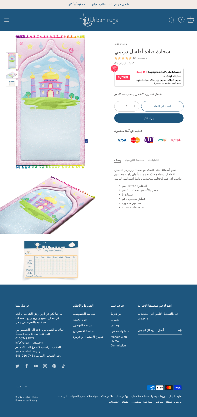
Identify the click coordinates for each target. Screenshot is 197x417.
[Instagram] (45, 366)
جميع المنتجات (77, 396)
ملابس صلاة (107, 396)
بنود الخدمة (80, 319)
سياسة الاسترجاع (83, 331)
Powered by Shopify (26, 400)
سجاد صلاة (92, 396)
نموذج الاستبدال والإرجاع (88, 337)
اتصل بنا (115, 319)
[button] (123, 58)
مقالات (159, 402)
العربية (18, 386)
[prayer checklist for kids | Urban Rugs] (12, 83)
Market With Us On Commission (119, 341)
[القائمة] (7, 20)
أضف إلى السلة (162, 106)
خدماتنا (125, 402)
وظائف (115, 325)
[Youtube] (36, 366)
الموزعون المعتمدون (142, 402)
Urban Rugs (31, 397)
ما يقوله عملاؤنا (120, 331)
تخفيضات (114, 402)
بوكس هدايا (122, 396)
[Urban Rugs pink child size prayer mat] (12, 60)
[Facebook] (26, 366)
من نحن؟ (116, 314)
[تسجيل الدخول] (180, 330)
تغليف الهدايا (175, 396)
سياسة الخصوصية (84, 314)
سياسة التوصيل (134, 160)
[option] (12, 61)
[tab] (119, 160)
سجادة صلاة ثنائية (139, 396)
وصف (117, 160)
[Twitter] (17, 366)
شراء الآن (149, 118)
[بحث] (171, 20)
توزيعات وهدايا (158, 396)
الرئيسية (62, 396)
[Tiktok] (63, 366)
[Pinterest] (54, 366)
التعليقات (153, 160)
